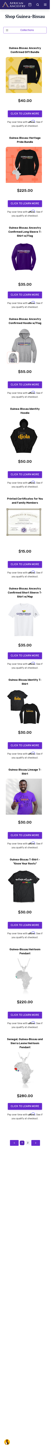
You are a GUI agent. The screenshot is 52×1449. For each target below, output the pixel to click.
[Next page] (35, 1143)
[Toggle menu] (45, 4)
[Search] (37, 4)
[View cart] (29, 4)
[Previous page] (14, 1143)
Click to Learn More (25, 113)
